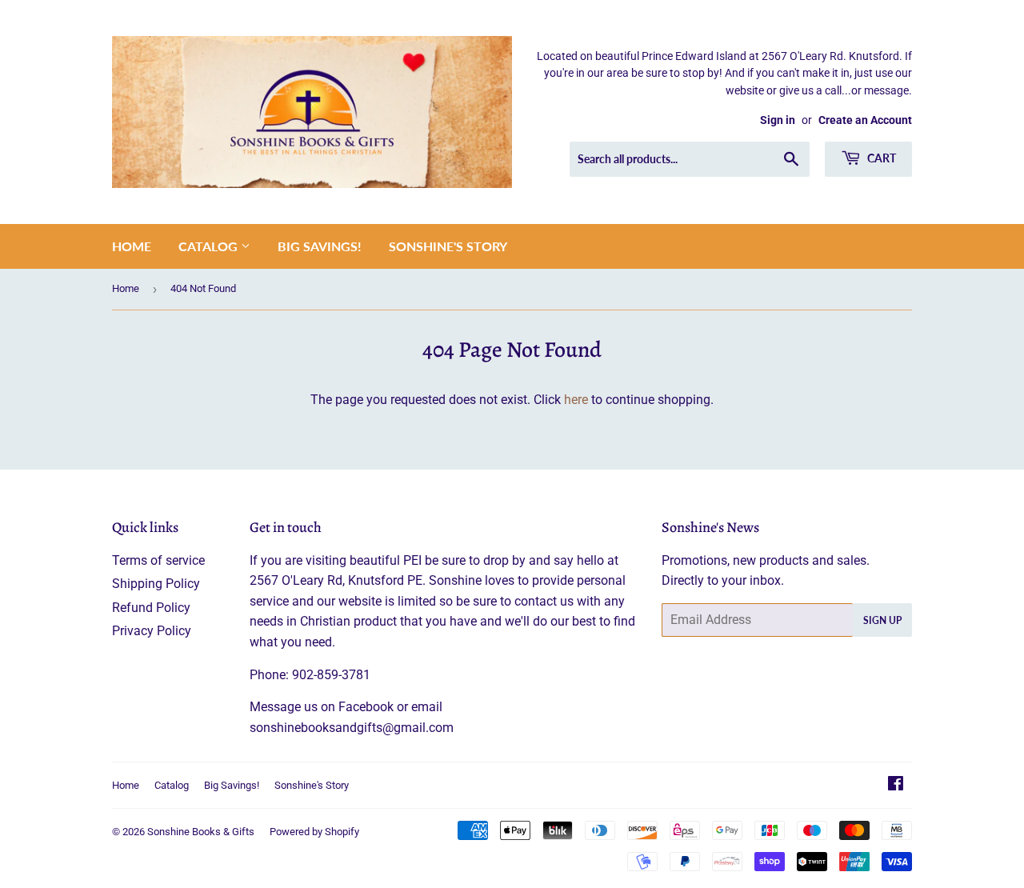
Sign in (777, 120)
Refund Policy (151, 607)
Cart (880, 158)
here (576, 399)
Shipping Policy (156, 583)
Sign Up (882, 620)
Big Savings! (320, 246)
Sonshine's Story (448, 246)
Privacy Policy (151, 630)
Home (131, 246)
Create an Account (865, 120)
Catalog (209, 246)
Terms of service (158, 560)
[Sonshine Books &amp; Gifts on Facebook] (895, 785)
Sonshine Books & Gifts (200, 832)
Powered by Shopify (314, 832)
